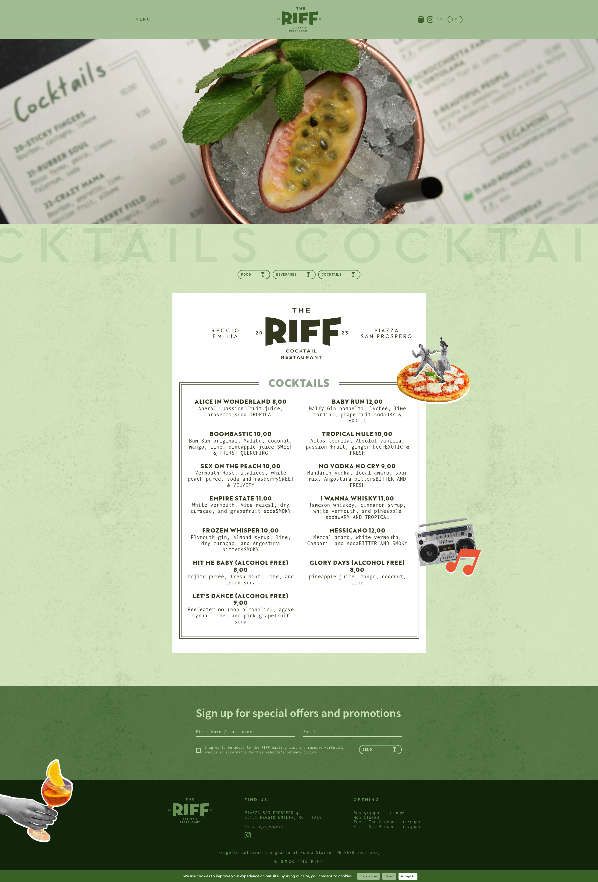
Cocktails (332, 274)
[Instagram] (430, 19)
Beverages (286, 274)
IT (455, 20)
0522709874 (270, 826)
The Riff (299, 19)
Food (246, 274)
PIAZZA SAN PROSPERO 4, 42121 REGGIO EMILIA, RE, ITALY (283, 815)
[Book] (421, 19)
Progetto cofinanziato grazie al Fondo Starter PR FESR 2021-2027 (299, 852)
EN (440, 19)
